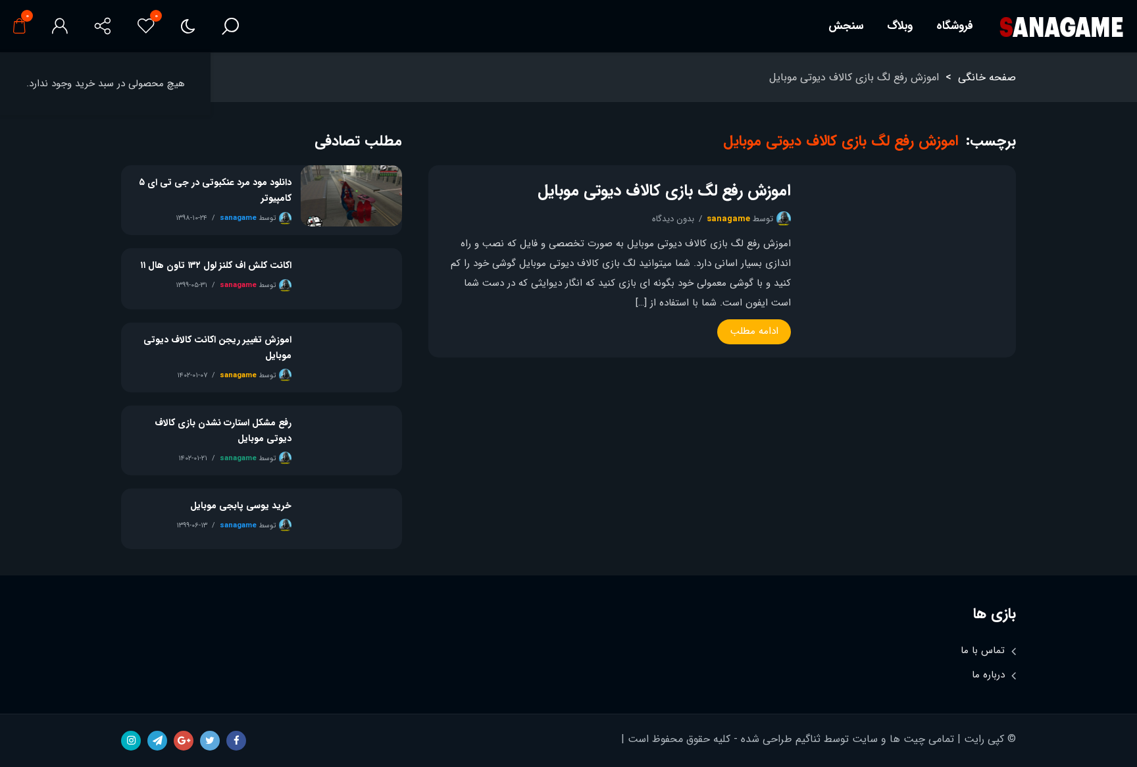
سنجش (845, 26)
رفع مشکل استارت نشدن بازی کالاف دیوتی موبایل (223, 430)
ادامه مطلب (754, 331)
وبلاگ (900, 26)
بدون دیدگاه (673, 219)
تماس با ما (983, 650)
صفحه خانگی (987, 77)
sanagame (728, 219)
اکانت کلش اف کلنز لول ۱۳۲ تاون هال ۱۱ (215, 265)
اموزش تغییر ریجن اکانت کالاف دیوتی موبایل (217, 347)
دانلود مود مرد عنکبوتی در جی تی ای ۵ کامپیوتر (215, 190)
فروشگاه (954, 26)
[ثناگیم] (1061, 26)
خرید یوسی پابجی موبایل (240, 505)
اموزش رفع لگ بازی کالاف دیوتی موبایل (664, 190)
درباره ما (988, 675)
